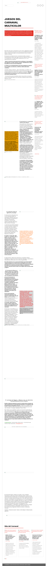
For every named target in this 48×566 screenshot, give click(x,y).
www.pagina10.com (19, 423)
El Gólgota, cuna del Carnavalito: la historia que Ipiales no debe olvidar (39, 37)
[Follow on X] (42, 5)
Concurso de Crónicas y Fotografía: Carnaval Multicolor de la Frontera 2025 (39, 129)
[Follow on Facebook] (38, 5)
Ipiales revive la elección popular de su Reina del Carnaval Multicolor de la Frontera (39, 72)
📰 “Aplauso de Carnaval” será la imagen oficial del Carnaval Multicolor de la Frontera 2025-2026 (39, 105)
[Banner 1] (24, 521)
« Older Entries (37, 153)
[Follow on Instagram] (40, 5)
